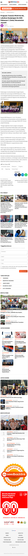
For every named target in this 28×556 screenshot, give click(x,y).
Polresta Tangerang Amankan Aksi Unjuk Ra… (15, 433)
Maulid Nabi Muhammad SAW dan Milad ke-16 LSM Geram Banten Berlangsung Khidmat (7, 240)
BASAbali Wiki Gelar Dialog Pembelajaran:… (13, 445)
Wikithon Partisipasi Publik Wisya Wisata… (15, 457)
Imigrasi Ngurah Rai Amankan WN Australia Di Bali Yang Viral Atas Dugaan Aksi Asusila (21, 240)
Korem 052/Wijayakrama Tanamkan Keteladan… (14, 323)
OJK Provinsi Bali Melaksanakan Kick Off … (19, 357)
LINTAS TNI (8, 315)
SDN (2, 169)
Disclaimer (20, 537)
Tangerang (7, 169)
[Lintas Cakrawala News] (14, 2)
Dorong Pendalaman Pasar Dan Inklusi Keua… (7, 343)
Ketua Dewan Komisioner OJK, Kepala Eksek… (6, 371)
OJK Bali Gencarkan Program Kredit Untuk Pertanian (21, 180)
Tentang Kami (7, 539)
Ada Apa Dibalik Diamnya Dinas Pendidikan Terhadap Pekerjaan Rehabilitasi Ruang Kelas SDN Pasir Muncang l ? (14, 77)
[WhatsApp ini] (25, 174)
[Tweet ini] (19, 174)
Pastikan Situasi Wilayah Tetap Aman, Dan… (15, 317)
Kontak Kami (21, 539)
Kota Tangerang (7, 288)
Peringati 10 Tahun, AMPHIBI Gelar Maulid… (12, 312)
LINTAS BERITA (3, 311)
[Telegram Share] (22, 174)
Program (21, 166)
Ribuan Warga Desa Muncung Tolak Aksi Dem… (16, 439)
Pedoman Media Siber (20, 542)
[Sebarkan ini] (15, 174)
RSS (14, 547)
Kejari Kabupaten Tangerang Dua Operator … (15, 451)
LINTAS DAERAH (10, 454)
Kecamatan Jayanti (5, 166)
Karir (7, 535)
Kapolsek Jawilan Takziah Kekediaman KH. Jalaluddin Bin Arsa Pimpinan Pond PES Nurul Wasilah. (21, 205)
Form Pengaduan (7, 542)
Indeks (7, 533)
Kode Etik (20, 533)
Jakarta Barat (6, 283)
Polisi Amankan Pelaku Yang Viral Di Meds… (15, 402)
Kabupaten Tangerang (8, 280)
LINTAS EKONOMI (5, 338)
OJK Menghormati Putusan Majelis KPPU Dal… (20, 343)
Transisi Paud (15, 169)
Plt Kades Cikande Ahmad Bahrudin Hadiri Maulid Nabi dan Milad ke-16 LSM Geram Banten (21, 225)
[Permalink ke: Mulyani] (2, 25)
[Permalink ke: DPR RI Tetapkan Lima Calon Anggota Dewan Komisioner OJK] (7, 349)
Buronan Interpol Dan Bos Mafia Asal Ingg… (12, 397)
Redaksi (20, 535)
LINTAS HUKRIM (4, 396)
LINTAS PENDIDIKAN (11, 443)
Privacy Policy (7, 537)
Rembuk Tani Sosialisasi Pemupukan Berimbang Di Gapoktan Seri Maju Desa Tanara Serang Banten (7, 225)
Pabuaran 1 (14, 166)
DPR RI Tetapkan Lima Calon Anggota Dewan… (7, 357)
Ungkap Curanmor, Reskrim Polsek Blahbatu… (14, 408)
